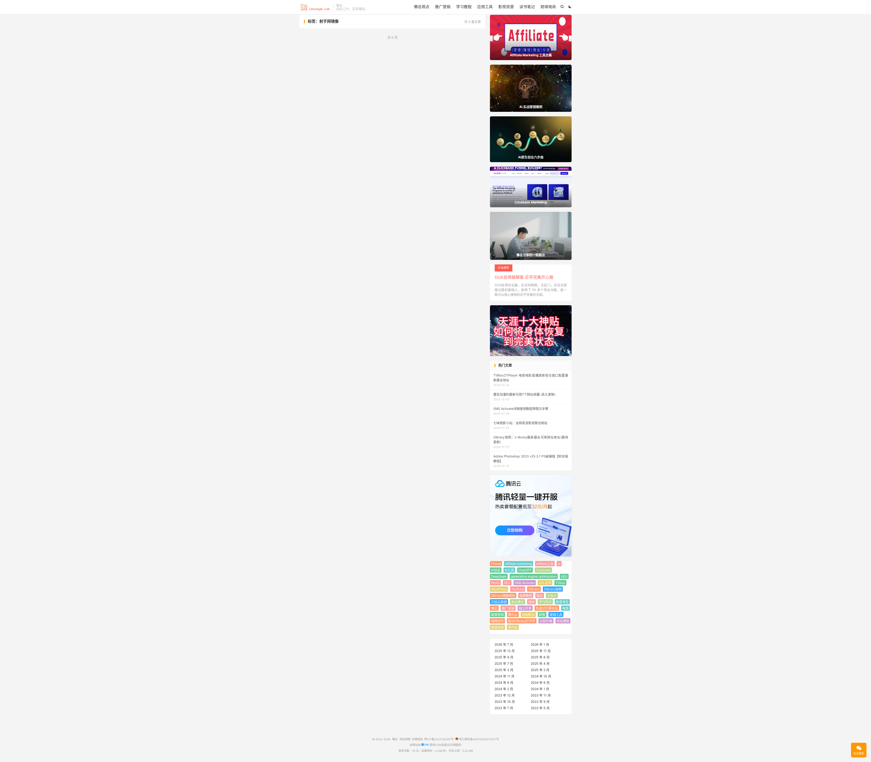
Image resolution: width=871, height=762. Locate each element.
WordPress (499, 589)
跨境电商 (548, 7)
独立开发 (525, 608)
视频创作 (497, 621)
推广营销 (442, 7)
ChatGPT (525, 570)
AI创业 (495, 570)
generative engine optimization (534, 576)
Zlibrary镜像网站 (503, 595)
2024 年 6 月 (540, 682)
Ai (559, 564)
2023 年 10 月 (504, 701)
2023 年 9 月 (540, 701)
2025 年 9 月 (503, 657)
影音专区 (562, 602)
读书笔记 (527, 7)
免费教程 (525, 595)
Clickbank (543, 570)
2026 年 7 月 (503, 644)
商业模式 (517, 602)
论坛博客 (563, 621)
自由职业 (528, 614)
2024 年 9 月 (503, 682)
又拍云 (552, 595)
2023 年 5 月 (540, 708)
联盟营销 (497, 614)
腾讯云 (513, 614)
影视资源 (506, 7)
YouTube (517, 589)
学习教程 (464, 7)
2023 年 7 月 (503, 708)
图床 (531, 602)
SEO (507, 583)
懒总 (315, 7)
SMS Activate (525, 583)
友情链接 (417, 739)
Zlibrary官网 (553, 589)
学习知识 (545, 602)
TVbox (560, 583)
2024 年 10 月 (541, 676)
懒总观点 (421, 7)
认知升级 (546, 621)
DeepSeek (498, 576)
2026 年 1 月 (540, 644)
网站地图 (405, 739)
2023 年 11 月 (541, 695)
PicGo (495, 583)
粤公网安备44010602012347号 (478, 739)
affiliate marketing (518, 564)
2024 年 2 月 (503, 689)
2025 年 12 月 (504, 651)
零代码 (513, 627)
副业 (539, 595)
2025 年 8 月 (540, 657)
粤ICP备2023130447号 (439, 739)
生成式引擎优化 (547, 608)
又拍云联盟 (499, 602)
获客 (542, 614)
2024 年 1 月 (540, 689)
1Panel (496, 564)
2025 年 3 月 (503, 670)
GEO (564, 576)
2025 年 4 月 (540, 663)
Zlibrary (534, 589)
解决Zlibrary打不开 (521, 621)
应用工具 (485, 7)
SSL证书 (545, 583)
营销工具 (556, 614)
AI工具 (509, 570)
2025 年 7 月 (503, 663)
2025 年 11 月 (541, 651)
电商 (565, 608)
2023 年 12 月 (504, 695)
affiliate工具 (544, 564)
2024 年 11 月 (504, 676)
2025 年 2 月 (540, 670)
